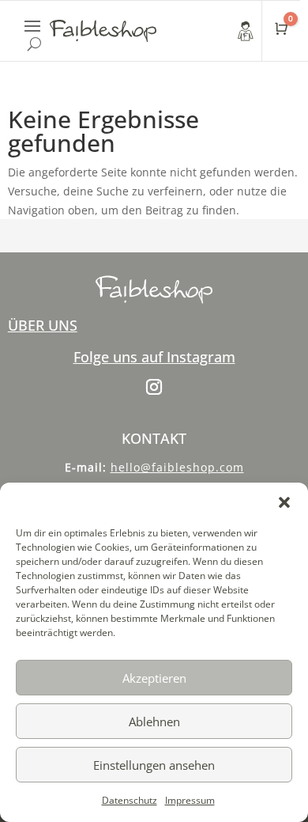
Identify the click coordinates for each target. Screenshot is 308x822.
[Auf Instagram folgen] (154, 387)
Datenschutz (129, 800)
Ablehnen (154, 721)
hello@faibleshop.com (177, 467)
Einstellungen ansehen (154, 765)
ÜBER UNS (42, 325)
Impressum (190, 800)
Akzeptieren (154, 678)
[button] (284, 502)
